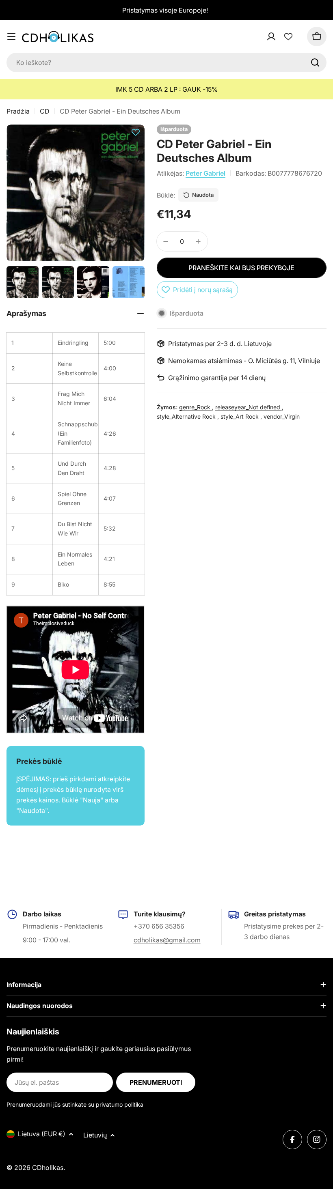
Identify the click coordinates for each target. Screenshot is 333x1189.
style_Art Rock (240, 416)
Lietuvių (95, 1135)
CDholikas (47, 1167)
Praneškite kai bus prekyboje (241, 268)
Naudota (203, 194)
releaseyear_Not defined (248, 407)
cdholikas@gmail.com (167, 940)
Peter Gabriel (205, 173)
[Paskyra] (281, 36)
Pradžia (18, 111)
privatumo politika (119, 1104)
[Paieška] (315, 62)
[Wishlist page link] (288, 36)
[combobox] (166, 62)
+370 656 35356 (159, 926)
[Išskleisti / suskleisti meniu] (11, 36)
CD (45, 111)
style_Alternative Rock (187, 416)
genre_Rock (195, 407)
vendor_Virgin (282, 416)
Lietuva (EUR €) (41, 1134)
